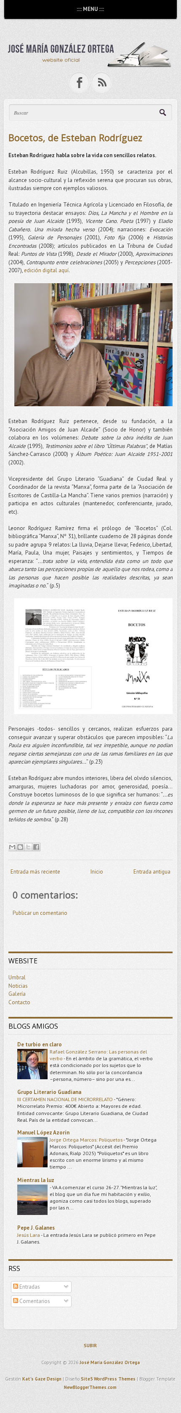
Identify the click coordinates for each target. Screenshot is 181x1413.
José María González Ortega (110, 1362)
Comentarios (34, 1301)
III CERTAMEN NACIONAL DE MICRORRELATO (65, 1099)
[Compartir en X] (28, 847)
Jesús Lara (29, 1234)
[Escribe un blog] (20, 847)
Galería (17, 993)
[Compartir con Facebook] (36, 847)
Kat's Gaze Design (41, 1379)
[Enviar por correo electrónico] (12, 847)
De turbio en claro (39, 1044)
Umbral (17, 977)
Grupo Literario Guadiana (49, 1092)
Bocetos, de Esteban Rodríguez (75, 137)
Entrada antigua (151, 871)
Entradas (29, 1286)
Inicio (96, 871)
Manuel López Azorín (43, 1132)
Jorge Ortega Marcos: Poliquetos (86, 1139)
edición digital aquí (46, 270)
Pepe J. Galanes (36, 1227)
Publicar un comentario (40, 913)
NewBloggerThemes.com (90, 1387)
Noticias (18, 985)
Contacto (19, 1002)
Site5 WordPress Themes (108, 1379)
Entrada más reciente (35, 871)
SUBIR (90, 1346)
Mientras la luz (35, 1180)
